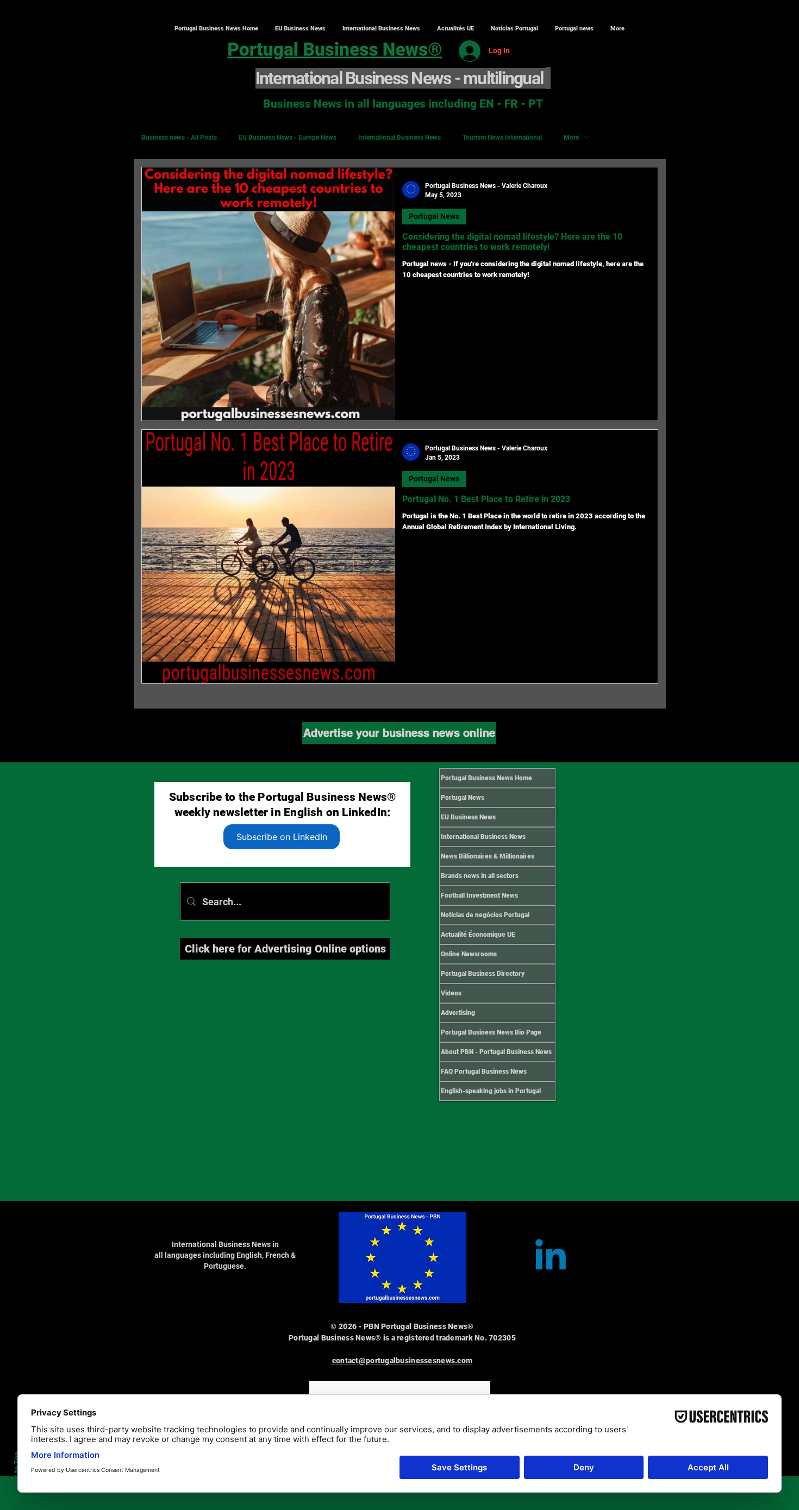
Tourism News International (502, 137)
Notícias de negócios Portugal (485, 915)
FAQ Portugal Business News (484, 1071)
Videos (451, 993)
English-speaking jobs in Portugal (491, 1091)
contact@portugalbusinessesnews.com (402, 1360)
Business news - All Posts (179, 137)
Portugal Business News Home (486, 778)
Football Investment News (479, 895)
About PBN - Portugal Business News (496, 1052)
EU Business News (468, 817)
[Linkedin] (551, 1258)
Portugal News (434, 216)
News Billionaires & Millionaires (487, 856)
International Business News (399, 137)
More (571, 137)
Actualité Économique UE (478, 934)
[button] (381, 29)
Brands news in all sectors (480, 876)
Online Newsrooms (469, 954)
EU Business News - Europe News (287, 137)
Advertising (458, 1013)
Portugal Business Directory (483, 974)
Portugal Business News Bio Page (491, 1032)
